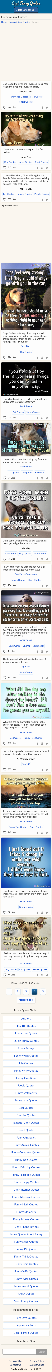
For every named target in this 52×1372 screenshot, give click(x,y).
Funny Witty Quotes (26, 1070)
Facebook (39, 472)
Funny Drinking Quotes (26, 1167)
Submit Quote (37, 1365)
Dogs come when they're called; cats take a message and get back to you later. (24, 542)
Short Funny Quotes (26, 1301)
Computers (27, 472)
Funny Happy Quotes (26, 1182)
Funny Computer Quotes (26, 1152)
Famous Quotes (24, 194)
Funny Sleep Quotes (26, 1242)
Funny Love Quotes (26, 1033)
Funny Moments (26, 1212)
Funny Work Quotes (26, 1056)
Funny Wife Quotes (26, 1271)
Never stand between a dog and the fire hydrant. (23, 150)
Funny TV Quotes (26, 1249)
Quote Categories (26, 10)
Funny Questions (26, 1078)
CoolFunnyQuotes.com (26, 574)
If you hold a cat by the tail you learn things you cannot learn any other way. (24, 400)
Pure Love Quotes (26, 1318)
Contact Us (15, 1365)
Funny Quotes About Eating (26, 1234)
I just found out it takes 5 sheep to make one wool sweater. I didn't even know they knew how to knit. (25, 894)
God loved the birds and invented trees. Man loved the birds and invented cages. (25, 85)
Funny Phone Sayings (26, 1227)
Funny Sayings (26, 1048)
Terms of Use (15, 1361)
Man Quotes (36, 97)
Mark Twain (26, 406)
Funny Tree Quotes (19, 97)
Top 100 (26, 764)
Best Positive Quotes (26, 1333)
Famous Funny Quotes (26, 1123)
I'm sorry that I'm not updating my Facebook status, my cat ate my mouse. (25, 460)
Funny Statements (26, 1093)
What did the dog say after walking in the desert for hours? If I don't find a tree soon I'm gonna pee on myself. (24, 725)
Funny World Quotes (26, 1286)
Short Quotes (26, 102)
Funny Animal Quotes (19, 22)
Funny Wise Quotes (26, 1279)
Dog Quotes (10, 162)
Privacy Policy (37, 1361)
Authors (26, 1018)
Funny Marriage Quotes (26, 1197)
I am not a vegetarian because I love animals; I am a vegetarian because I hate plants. (26, 752)
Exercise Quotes (26, 1115)
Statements (38, 646)
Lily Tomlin (26, 666)
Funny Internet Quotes (26, 1189)
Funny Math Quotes (26, 1204)
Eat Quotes (8, 194)
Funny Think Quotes (26, 1256)
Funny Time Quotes (26, 1264)
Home (4, 22)
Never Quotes (25, 162)
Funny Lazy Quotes (26, 1100)
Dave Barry (26, 346)
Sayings (26, 646)
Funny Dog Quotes (26, 1160)
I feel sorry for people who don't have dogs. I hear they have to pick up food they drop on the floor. (26, 956)
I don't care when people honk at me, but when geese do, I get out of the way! (24, 568)
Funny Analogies (26, 1137)
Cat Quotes (18, 412)
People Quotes (41, 194)
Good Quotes (36, 827)
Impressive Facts (26, 1325)
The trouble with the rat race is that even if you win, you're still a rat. (24, 660)
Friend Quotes (26, 1130)
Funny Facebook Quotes (26, 1175)
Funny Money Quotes (26, 1219)
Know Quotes (26, 907)
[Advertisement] (26, 50)
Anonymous (26, 467)
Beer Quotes (26, 1108)
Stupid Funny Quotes (26, 1041)
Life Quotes (26, 1063)
